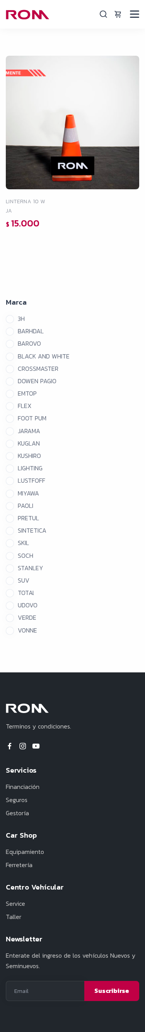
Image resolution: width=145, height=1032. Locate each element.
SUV (23, 580)
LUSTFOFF (31, 480)
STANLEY (30, 568)
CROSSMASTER (38, 368)
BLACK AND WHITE (44, 356)
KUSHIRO (29, 455)
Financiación (22, 786)
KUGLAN (29, 443)
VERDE (27, 617)
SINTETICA (32, 530)
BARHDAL (31, 331)
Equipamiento (25, 851)
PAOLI (25, 505)
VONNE (27, 630)
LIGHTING (30, 468)
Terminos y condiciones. (38, 726)
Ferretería (19, 864)
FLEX (24, 405)
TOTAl (26, 592)
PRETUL (28, 518)
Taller (13, 916)
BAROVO (29, 343)
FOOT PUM (32, 418)
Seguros (16, 799)
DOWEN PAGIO (37, 381)
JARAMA (29, 430)
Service (15, 903)
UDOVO (28, 605)
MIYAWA (28, 493)
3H (21, 318)
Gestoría (17, 813)
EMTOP (27, 393)
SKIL (23, 542)
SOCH (25, 555)
